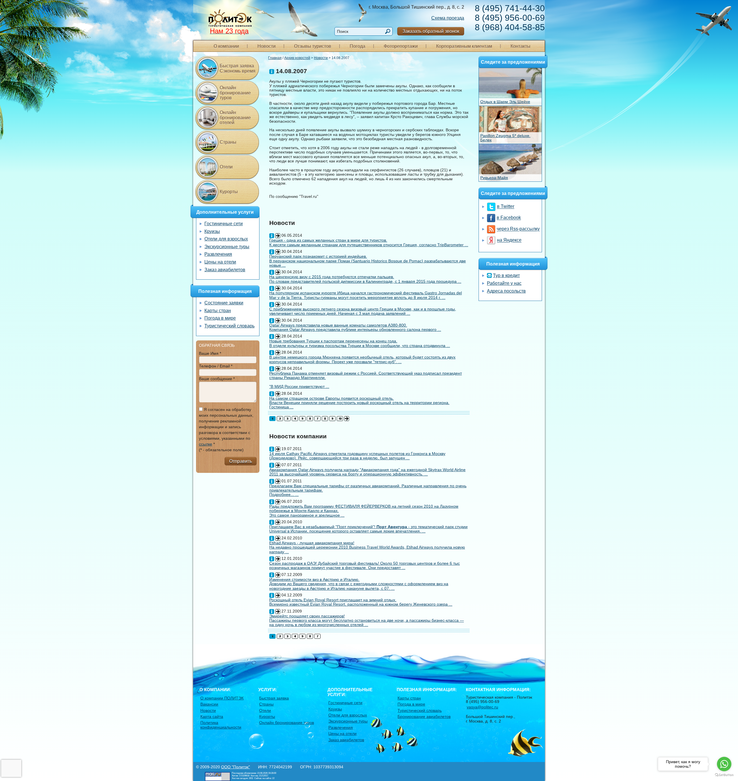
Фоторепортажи (401, 46)
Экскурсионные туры (226, 246)
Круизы (212, 231)
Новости (266, 46)
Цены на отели (220, 261)
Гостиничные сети (223, 223)
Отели (226, 166)
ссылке (205, 444)
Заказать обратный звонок (430, 31)
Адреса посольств (506, 291)
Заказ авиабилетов (224, 269)
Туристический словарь (229, 325)
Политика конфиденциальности (220, 724)
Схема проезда (447, 18)
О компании (226, 46)
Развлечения (218, 254)
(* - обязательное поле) (221, 450)
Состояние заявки (223, 302)
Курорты (229, 191)
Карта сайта (211, 716)
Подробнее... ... (284, 494)
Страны (228, 142)
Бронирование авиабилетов (424, 716)
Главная (275, 58)
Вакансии (209, 704)
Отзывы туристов (312, 46)
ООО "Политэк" (235, 767)
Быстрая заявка (274, 698)
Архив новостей (297, 58)
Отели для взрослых (226, 238)
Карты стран (217, 310)
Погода (357, 46)
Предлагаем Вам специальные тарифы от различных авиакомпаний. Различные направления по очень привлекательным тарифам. (367, 488)
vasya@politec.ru (482, 707)
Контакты (520, 46)
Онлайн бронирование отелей (235, 117)
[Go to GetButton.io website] (724, 775)
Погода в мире (220, 318)
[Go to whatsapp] (724, 764)
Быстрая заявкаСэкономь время (237, 68)
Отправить (240, 461)
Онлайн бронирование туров (235, 92)
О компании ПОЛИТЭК (222, 698)
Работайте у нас (504, 283)
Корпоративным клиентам (464, 46)
